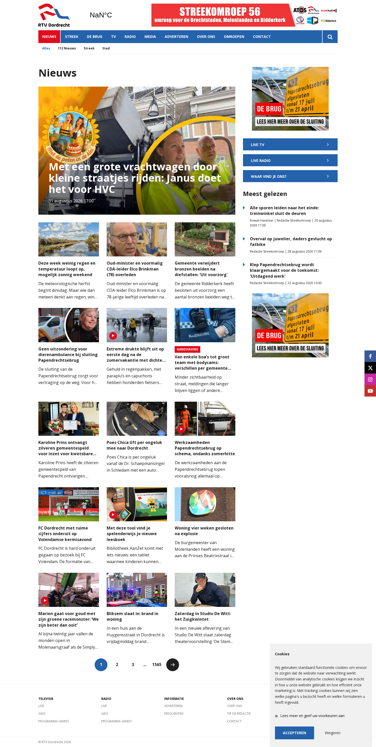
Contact (262, 36)
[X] (370, 368)
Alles (46, 48)
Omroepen (234, 36)
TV (113, 36)
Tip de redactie (239, 713)
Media (150, 36)
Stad (106, 48)
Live (41, 706)
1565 (156, 664)
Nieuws (49, 36)
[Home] (60, 15)
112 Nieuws (67, 48)
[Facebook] (370, 356)
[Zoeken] (330, 36)
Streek (71, 36)
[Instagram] (370, 379)
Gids (41, 713)
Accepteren (294, 732)
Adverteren (176, 36)
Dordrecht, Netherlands (114, 15)
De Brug (94, 36)
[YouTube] (370, 391)
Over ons (206, 36)
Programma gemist (53, 721)
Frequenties (173, 713)
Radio (130, 36)
